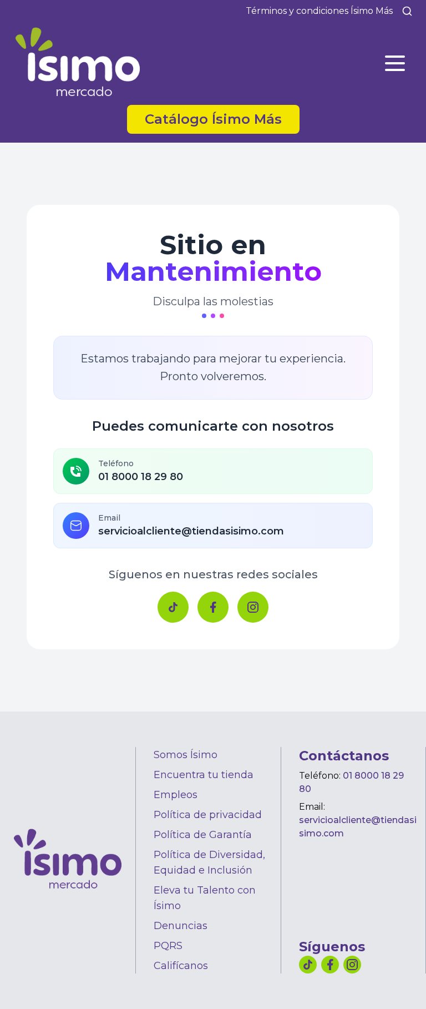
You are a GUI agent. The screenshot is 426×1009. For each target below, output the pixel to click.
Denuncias (180, 926)
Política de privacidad (208, 815)
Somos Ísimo (185, 755)
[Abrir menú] (395, 63)
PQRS (168, 946)
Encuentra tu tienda (203, 775)
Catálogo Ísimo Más (222, 118)
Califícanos (181, 966)
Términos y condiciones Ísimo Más (319, 11)
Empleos (175, 795)
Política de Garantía (203, 835)
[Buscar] (407, 11)
